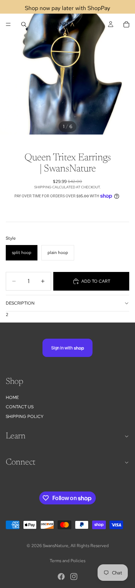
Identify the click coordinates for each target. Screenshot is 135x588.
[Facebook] (61, 576)
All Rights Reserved (90, 546)
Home (12, 397)
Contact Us (19, 407)
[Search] (24, 24)
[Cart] (126, 24)
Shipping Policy (25, 416)
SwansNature (55, 546)
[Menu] (8, 24)
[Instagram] (73, 576)
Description (20, 303)
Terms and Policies (67, 561)
